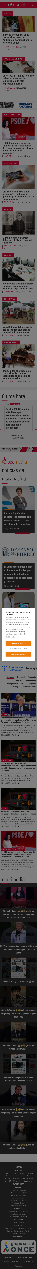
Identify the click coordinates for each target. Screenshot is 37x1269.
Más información (10, 637)
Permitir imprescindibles (18, 654)
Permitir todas (18, 643)
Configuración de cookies (18, 648)
